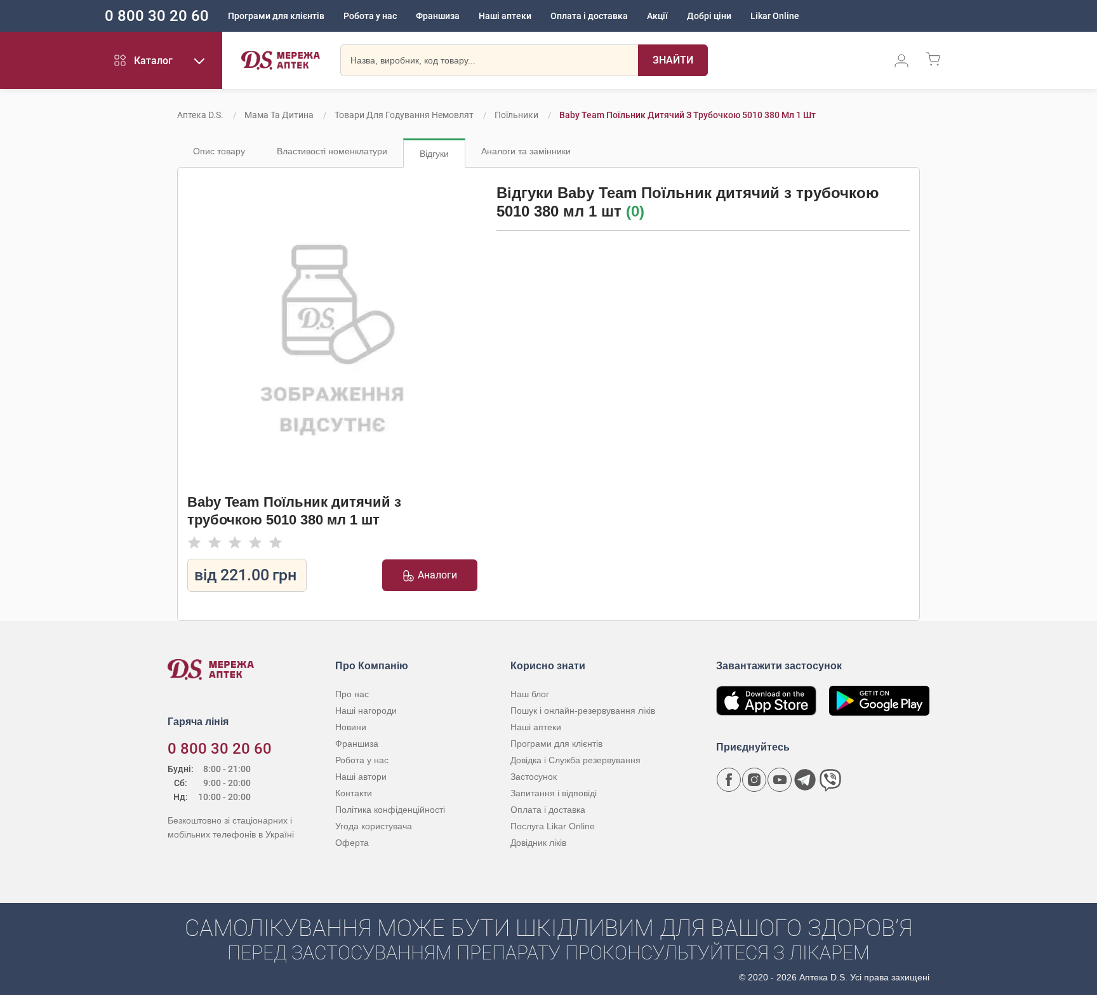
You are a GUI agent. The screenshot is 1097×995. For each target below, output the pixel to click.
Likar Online (774, 16)
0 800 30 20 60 (157, 16)
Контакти (353, 793)
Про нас (352, 694)
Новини (350, 727)
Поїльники (516, 115)
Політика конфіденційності (390, 810)
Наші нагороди (366, 710)
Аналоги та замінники (526, 151)
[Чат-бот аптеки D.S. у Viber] (830, 779)
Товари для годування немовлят (404, 115)
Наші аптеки (505, 16)
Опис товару (219, 151)
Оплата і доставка (589, 16)
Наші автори (361, 776)
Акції (657, 16)
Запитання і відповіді (553, 793)
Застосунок (533, 776)
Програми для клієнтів (276, 16)
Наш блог (529, 694)
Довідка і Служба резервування (575, 760)
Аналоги (437, 575)
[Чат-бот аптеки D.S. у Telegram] (805, 779)
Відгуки (434, 154)
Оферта (352, 843)
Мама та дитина (279, 115)
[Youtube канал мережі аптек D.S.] (779, 779)
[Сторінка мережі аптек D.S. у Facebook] (728, 779)
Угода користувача (373, 826)
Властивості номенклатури (332, 151)
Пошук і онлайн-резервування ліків (582, 710)
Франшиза (438, 16)
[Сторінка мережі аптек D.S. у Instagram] (754, 779)
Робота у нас (370, 16)
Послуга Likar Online (552, 826)
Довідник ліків (538, 843)
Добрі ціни (709, 16)
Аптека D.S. (200, 115)
